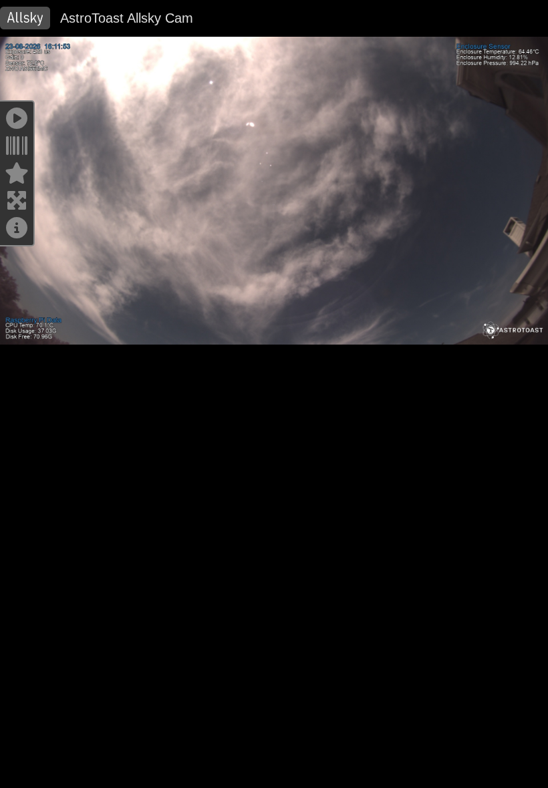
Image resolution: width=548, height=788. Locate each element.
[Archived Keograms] (16, 150)
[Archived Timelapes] (16, 122)
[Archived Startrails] (16, 177)
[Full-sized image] (16, 204)
